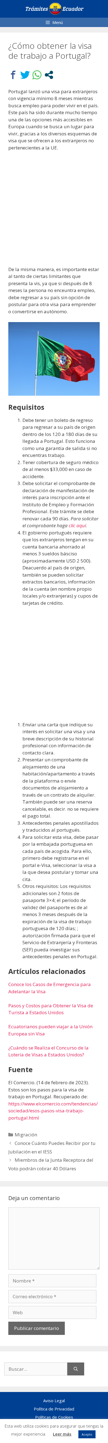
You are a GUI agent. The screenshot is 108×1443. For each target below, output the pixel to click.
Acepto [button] (87, 1434)
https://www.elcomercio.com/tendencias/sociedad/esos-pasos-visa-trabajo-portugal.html (53, 1111)
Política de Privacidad (54, 1409)
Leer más (62, 1434)
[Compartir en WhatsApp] (37, 75)
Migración (26, 1134)
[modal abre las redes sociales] (49, 75)
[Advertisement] (54, 212)
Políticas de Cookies (54, 1417)
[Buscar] (75, 1369)
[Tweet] (25, 75)
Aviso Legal (54, 1400)
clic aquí (77, 525)
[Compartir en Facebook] (13, 75)
